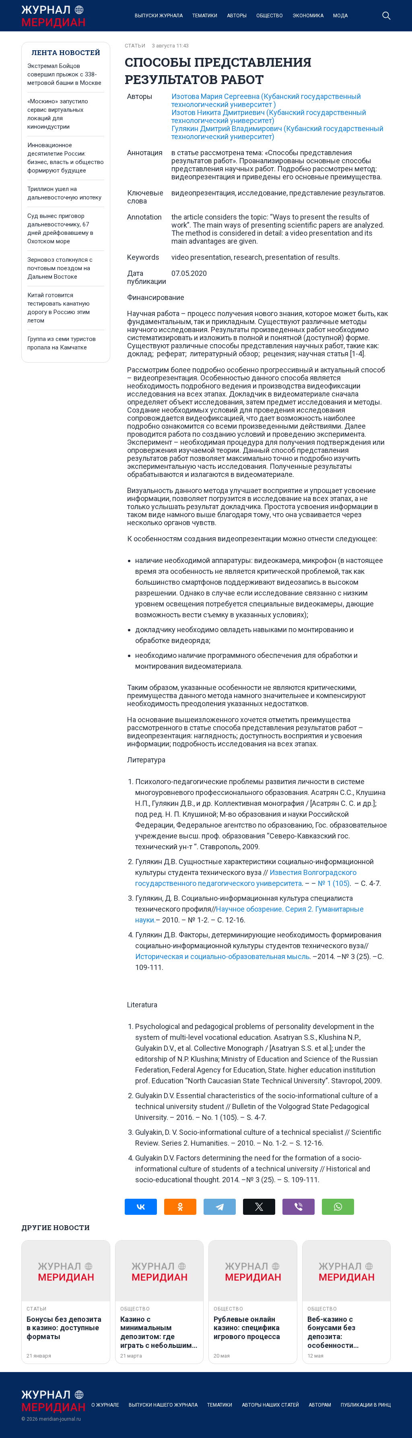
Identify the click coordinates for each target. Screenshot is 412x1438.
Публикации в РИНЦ (366, 1405)
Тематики (204, 15)
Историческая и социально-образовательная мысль (222, 956)
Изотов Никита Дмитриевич (268, 116)
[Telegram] (220, 1207)
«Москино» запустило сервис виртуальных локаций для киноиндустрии (57, 114)
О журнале (105, 1405)
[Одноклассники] (180, 1207)
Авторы (237, 15)
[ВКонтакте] (141, 1207)
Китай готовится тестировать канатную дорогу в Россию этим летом (58, 308)
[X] (259, 1207)
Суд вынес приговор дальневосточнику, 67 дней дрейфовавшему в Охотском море (60, 228)
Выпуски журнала (159, 15)
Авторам (320, 1405)
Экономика (308, 15)
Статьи (135, 46)
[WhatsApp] (338, 1207)
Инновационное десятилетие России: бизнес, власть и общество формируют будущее (65, 158)
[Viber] (298, 1207)
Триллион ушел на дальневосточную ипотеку (64, 193)
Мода (340, 15)
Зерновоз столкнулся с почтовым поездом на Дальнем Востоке (60, 268)
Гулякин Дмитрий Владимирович (277, 132)
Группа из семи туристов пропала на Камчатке (61, 343)
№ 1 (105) (334, 883)
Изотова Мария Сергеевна (266, 100)
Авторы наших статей (270, 1405)
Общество (269, 15)
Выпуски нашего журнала (163, 1405)
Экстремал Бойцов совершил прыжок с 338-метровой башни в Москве (64, 74)
